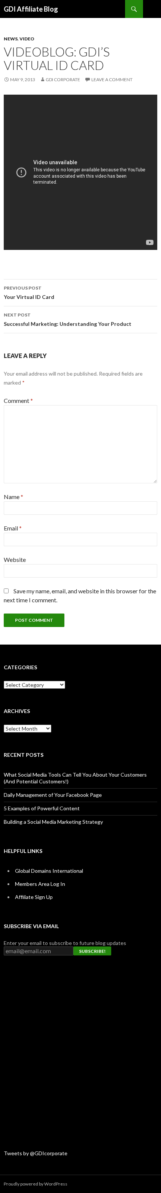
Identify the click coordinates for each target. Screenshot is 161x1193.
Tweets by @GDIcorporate (35, 1153)
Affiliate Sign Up (34, 897)
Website (15, 559)
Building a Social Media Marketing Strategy (53, 822)
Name (13, 496)
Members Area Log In (40, 884)
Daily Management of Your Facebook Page (53, 795)
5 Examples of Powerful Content (42, 808)
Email (13, 528)
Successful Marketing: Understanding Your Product (67, 319)
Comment (18, 400)
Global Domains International (49, 871)
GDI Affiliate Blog (31, 9)
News (11, 39)
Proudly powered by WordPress (35, 1184)
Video (26, 39)
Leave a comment (112, 79)
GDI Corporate (63, 79)
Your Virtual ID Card (29, 292)
